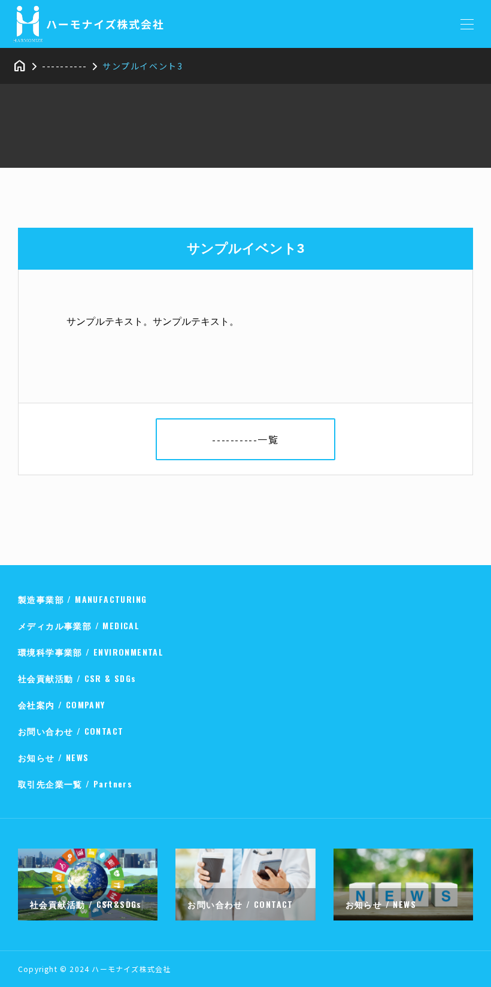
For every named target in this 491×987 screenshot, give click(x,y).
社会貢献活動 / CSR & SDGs (77, 678)
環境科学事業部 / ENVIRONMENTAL (90, 651)
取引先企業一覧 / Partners (75, 783)
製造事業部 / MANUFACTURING (82, 599)
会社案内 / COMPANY (61, 704)
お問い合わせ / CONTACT (70, 731)
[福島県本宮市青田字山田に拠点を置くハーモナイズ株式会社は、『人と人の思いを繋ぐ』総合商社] (95, 24)
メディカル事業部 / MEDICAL (79, 625)
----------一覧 (245, 439)
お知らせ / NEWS (53, 757)
